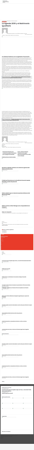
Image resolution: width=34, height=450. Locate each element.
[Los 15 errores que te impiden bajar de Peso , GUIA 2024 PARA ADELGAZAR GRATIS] (6, 254)
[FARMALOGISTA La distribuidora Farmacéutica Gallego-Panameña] (6, 270)
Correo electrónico (4, 222)
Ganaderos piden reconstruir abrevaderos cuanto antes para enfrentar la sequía (17, 305)
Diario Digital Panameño (18, 434)
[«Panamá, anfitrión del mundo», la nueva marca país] (27, 408)
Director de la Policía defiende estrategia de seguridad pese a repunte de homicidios (15, 296)
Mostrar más (3, 144)
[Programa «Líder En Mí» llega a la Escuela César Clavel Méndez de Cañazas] (27, 403)
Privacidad (2, 437)
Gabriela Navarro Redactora (11, 33)
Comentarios (3, 253)
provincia (5, 21)
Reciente (3, 252)
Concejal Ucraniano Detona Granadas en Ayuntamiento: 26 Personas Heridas (16, 285)
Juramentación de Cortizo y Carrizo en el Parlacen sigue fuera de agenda (15, 329)
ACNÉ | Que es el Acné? (6, 268)
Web (2, 223)
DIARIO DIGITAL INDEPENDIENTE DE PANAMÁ (6, 436)
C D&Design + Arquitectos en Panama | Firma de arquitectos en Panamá (15, 287)
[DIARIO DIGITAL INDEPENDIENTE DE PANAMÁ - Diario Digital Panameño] (6, 2)
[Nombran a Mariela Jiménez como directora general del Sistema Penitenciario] (10, 158)
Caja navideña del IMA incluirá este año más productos (12, 313)
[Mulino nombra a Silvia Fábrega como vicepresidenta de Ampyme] (10, 196)
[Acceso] (31, 2)
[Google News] (4, 146)
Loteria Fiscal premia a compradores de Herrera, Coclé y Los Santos (14, 321)
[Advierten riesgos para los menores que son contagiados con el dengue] (17, 408)
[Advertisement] (17, 12)
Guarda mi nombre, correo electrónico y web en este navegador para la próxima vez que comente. (15, 224)
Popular (3, 251)
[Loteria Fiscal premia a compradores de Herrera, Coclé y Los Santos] (6, 315)
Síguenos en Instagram (9, 384)
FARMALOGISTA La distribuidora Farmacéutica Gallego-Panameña (14, 276)
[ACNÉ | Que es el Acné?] (6, 262)
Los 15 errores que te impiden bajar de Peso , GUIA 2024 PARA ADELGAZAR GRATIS (16, 260)
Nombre (3, 221)
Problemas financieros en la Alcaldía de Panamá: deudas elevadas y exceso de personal (16, 181)
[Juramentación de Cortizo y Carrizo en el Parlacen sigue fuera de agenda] (6, 323)
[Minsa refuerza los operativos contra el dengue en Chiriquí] (6, 408)
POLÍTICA (3, 21)
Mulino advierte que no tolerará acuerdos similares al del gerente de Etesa (16, 193)
